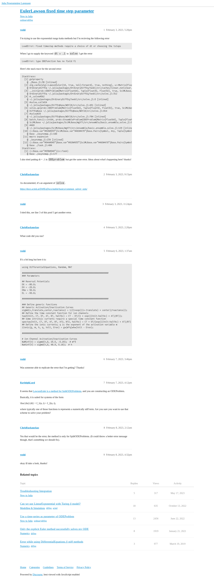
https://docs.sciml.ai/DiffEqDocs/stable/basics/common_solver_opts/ (53, 189)
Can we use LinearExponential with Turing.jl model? (50, 503)
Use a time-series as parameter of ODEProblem (47, 516)
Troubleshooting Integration (36, 491)
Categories (34, 567)
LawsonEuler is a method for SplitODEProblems (57, 391)
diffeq (49, 508)
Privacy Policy (84, 567)
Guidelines (48, 567)
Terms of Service (65, 567)
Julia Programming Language (16, 3)
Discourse (37, 574)
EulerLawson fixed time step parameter (57, 10)
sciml (55, 508)
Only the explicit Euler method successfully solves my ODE (54, 529)
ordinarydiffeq (26, 20)
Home (23, 567)
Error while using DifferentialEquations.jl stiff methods (51, 541)
